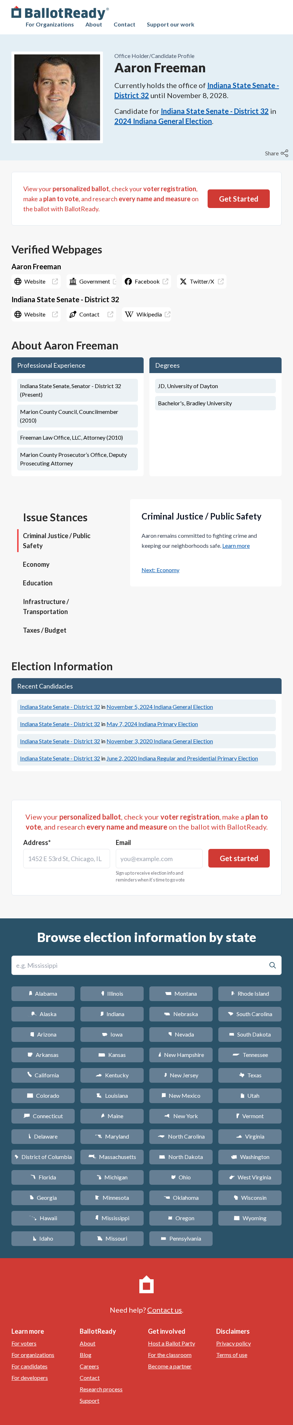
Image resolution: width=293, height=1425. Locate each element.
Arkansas (43, 1054)
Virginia (250, 1136)
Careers (89, 1366)
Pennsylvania (181, 1238)
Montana (181, 993)
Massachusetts (112, 1156)
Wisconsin (250, 1197)
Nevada (181, 1034)
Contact (124, 24)
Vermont (250, 1115)
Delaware (43, 1136)
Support (89, 1400)
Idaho (43, 1238)
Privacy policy (233, 1343)
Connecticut (43, 1115)
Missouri (112, 1238)
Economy (36, 564)
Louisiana (112, 1095)
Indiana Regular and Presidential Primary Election (182, 758)
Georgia (43, 1197)
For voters (23, 1343)
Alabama (43, 993)
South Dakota (250, 1034)
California (43, 1075)
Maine (112, 1115)
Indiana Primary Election (152, 723)
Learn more (236, 545)
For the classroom (170, 1354)
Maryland (112, 1136)
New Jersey (181, 1075)
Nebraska (181, 1013)
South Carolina (250, 1013)
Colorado (43, 1095)
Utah (249, 1095)
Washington (250, 1156)
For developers (29, 1377)
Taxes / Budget (44, 630)
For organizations (32, 1354)
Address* (37, 842)
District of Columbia (43, 1156)
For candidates (29, 1366)
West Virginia (250, 1177)
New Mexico (181, 1095)
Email (123, 842)
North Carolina (181, 1136)
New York (181, 1115)
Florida (43, 1177)
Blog (85, 1354)
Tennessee (250, 1054)
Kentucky (112, 1075)
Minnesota (112, 1197)
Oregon (181, 1217)
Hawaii (43, 1217)
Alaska (43, 1013)
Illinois (112, 993)
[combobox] (66, 858)
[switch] (277, 153)
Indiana (112, 1013)
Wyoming (250, 1217)
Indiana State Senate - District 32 (215, 111)
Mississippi (112, 1217)
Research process (101, 1389)
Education (38, 583)
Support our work (170, 24)
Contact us (164, 1309)
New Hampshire (181, 1054)
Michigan (112, 1177)
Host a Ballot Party (171, 1343)
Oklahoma (181, 1197)
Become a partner (170, 1366)
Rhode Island (250, 993)
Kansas (112, 1054)
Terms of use (231, 1354)
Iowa (112, 1034)
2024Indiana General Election (163, 121)
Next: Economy (160, 569)
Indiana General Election (159, 706)
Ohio (181, 1177)
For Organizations (50, 24)
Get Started (238, 198)
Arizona (43, 1034)
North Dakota (181, 1156)
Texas (250, 1075)
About (93, 24)
